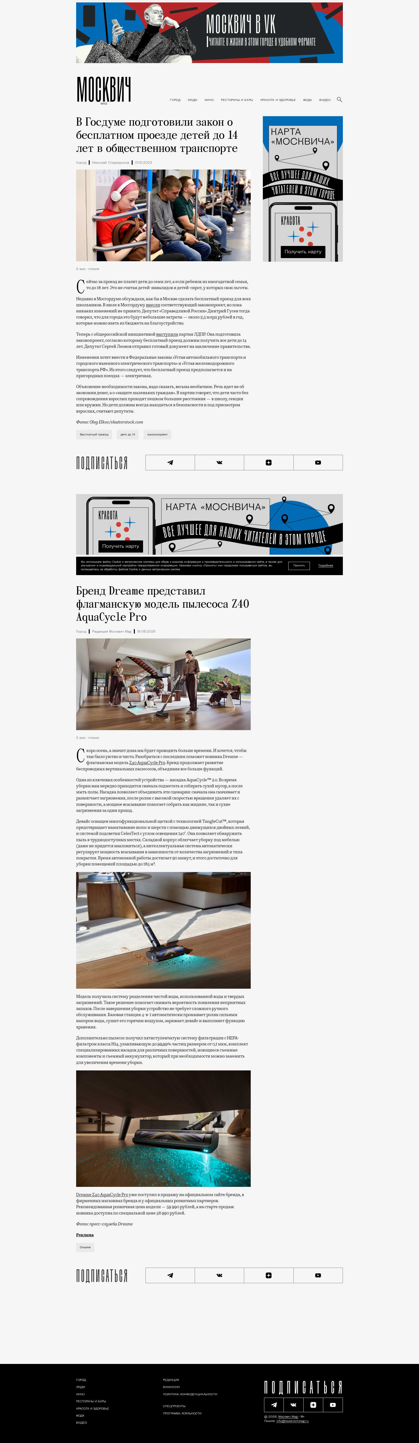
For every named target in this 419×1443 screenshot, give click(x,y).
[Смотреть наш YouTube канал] (318, 462)
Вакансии (171, 1387)
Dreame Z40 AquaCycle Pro (102, 1194)
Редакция (171, 1380)
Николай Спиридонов (110, 163)
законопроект (157, 434)
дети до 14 (128, 434)
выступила (167, 334)
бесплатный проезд (94, 434)
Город (81, 163)
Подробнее (325, 565)
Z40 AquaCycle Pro (147, 762)
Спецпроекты (174, 1406)
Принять (299, 565)
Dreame (85, 1247)
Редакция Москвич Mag (111, 632)
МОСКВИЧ (104, 89)
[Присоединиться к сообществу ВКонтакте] (219, 462)
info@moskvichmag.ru (292, 1421)
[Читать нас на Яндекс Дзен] (269, 462)
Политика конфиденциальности (190, 1394)
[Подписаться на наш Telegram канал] (170, 462)
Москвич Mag (288, 1416)
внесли (153, 305)
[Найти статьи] (340, 100)
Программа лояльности (182, 1413)
